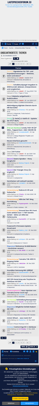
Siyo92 (21, 302)
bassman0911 (23, 272)
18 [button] (27, 64)
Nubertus (22, 320)
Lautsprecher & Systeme (22, 234)
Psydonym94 (23, 203)
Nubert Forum (18, 196)
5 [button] (23, 64)
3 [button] (18, 64)
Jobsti (21, 78)
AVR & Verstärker (19, 267)
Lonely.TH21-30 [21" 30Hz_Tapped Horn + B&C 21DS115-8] (22, 129)
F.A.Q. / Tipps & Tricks (21, 93)
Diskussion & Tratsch (21, 243)
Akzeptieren (29, 403)
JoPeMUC (22, 183)
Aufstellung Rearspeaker (26, 300)
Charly (21, 194)
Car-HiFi (16, 223)
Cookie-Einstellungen (20, 398)
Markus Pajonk (24, 163)
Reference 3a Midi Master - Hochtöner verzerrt (21, 247)
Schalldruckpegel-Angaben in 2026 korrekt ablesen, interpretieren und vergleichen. (22, 87)
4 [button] (21, 64)
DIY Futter (16, 152)
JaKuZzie (22, 263)
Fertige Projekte (19, 125)
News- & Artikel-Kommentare (23, 102)
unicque (22, 239)
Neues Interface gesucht (17, 141)
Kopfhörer (17, 187)
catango (22, 311)
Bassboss (11, 237)
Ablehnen (11, 403)
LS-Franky (22, 329)
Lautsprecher (18, 167)
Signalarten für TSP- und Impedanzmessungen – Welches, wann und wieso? (20, 73)
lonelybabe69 (24, 132)
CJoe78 (21, 295)
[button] (10, 64)
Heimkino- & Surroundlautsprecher (25, 276)
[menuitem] (3, 44)
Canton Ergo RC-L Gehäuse (25, 327)
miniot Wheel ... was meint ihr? (19, 318)
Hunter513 (22, 219)
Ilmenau (22, 110)
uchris (21, 283)
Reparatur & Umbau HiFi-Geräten (24, 315)
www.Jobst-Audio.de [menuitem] (23, 358)
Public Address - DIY (20, 207)
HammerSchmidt (25, 143)
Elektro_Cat (23, 230)
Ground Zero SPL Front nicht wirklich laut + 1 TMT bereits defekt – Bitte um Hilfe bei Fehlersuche (22, 213)
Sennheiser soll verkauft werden (20, 181)
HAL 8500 (22, 250)
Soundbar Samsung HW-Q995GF (20, 270)
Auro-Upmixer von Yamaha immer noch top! (21, 291)
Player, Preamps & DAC (21, 324)
